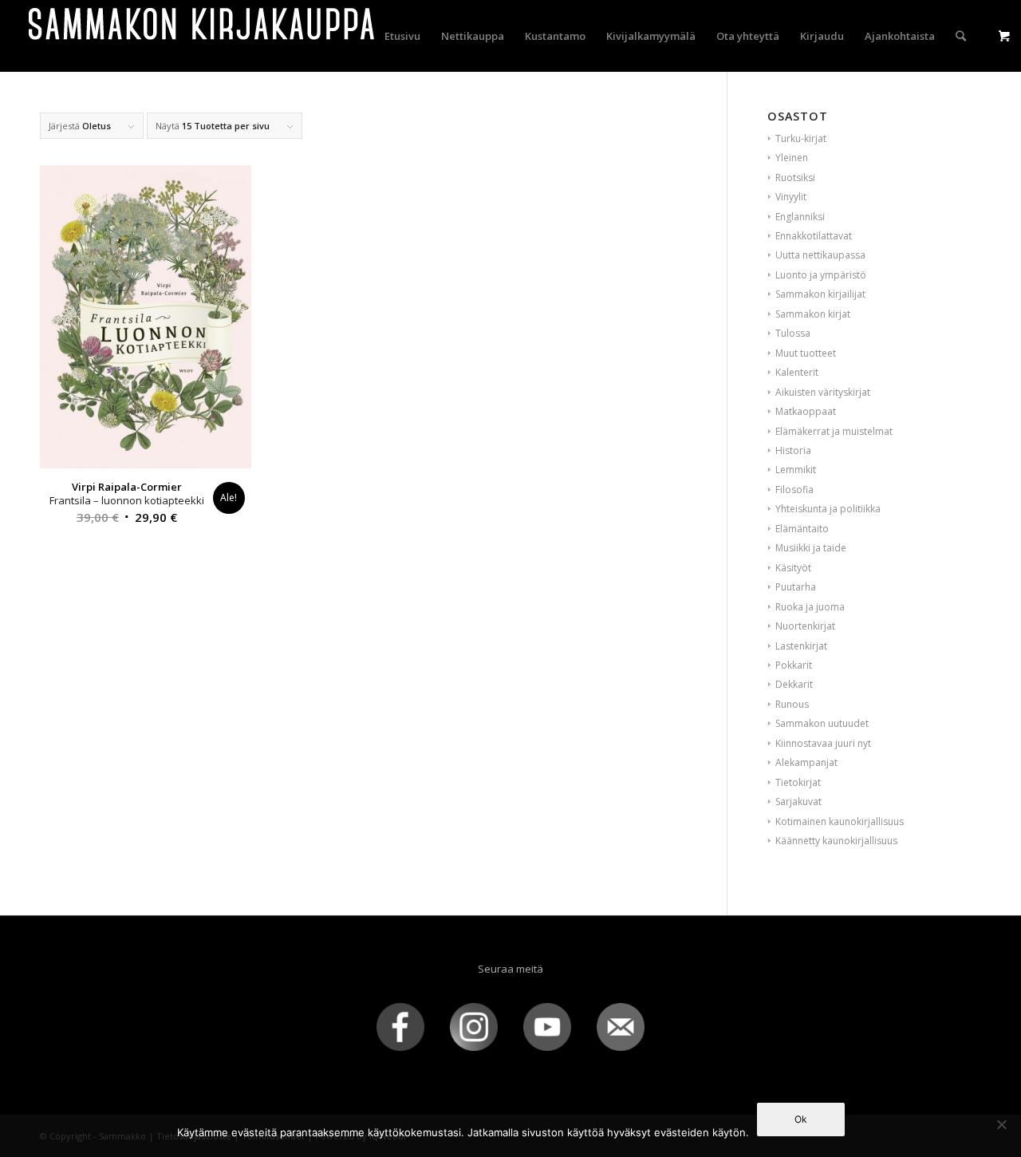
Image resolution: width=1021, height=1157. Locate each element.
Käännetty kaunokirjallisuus (836, 840)
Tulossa (792, 333)
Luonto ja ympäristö (820, 275)
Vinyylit (790, 196)
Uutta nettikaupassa (820, 255)
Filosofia (794, 489)
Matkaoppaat (805, 411)
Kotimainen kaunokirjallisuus (839, 821)
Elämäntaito (802, 528)
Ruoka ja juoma (810, 607)
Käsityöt (793, 568)
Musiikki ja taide (810, 548)
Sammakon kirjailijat (820, 294)
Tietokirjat (798, 782)
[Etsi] (960, 36)
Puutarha (795, 587)
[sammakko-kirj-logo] (202, 36)
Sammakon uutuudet (822, 723)
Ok (800, 1119)
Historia (793, 450)
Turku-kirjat (800, 138)
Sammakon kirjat (812, 314)
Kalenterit (796, 372)
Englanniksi (800, 216)
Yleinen (791, 157)
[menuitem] (402, 36)
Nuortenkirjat (805, 626)
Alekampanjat (806, 762)
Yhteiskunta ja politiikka (828, 508)
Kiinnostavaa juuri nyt (823, 743)
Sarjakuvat (798, 801)
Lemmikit (795, 469)
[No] (1001, 1124)
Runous (792, 704)
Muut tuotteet (805, 353)
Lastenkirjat (801, 646)
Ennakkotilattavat (813, 236)
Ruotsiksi (795, 177)
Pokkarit (793, 665)
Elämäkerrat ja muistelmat (834, 431)
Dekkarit (794, 684)
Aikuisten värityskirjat (822, 392)
